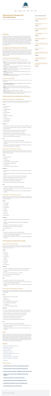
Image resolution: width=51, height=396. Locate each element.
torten (28, 10)
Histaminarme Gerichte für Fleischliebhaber (11, 356)
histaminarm (6, 360)
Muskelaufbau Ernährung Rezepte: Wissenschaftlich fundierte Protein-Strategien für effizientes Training (41, 64)
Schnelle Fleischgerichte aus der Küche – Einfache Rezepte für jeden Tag (16, 365)
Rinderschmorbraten (7, 350)
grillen (31, 10)
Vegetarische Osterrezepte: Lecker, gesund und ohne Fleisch (14, 377)
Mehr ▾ (35, 10)
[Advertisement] (17, 26)
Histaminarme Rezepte (7, 348)
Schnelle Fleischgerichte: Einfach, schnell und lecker (13, 385)
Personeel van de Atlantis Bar (11, 19)
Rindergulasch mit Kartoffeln (8, 347)
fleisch (24, 10)
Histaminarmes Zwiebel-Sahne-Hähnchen (11, 345)
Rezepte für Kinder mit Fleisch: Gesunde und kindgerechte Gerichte (15, 380)
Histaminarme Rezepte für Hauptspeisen (11, 358)
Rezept (16, 10)
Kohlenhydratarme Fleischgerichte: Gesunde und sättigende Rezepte (15, 383)
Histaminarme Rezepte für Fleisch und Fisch (11, 353)
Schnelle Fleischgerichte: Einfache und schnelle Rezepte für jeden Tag (16, 368)
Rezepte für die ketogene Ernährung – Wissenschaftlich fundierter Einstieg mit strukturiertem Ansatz (41, 53)
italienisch (20, 10)
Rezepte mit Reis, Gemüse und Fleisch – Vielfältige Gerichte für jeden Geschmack (17, 371)
